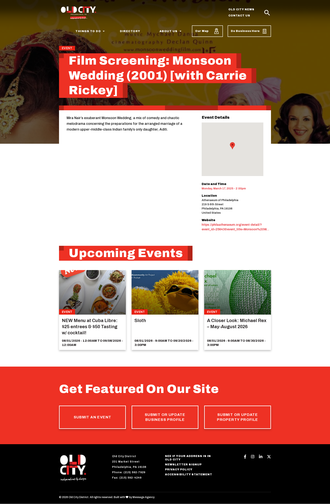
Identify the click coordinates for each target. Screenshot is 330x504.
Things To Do (88, 31)
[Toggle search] (267, 13)
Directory (130, 31)
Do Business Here (245, 31)
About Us (168, 31)
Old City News (241, 9)
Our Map (202, 31)
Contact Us (239, 15)
